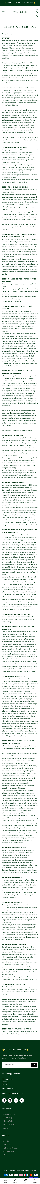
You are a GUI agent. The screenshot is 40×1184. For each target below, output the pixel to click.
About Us (6, 1141)
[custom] (10, 1100)
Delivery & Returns (9, 1114)
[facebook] (4, 1100)
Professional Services (10, 1148)
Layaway (6, 1128)
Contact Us (7, 1144)
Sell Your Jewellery (9, 1124)
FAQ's (5, 1155)
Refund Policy (7, 1118)
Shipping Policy (8, 1121)
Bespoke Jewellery (9, 1151)
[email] (16, 1100)
